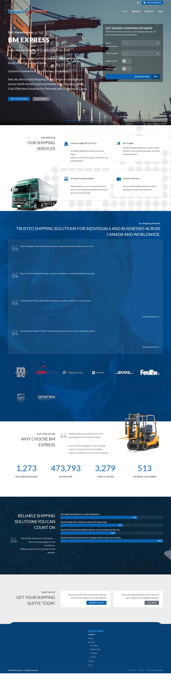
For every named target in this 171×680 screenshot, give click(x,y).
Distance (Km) (111, 61)
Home (125, 11)
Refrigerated (111, 69)
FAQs (160, 11)
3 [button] (98, 121)
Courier (93, 657)
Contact (149, 11)
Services (136, 11)
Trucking (93, 653)
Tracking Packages (154, 670)
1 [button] (72, 121)
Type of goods (112, 53)
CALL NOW (151, 603)
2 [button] (85, 121)
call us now (41, 99)
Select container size (111, 44)
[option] (85, 62)
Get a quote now (19, 99)
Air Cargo (94, 646)
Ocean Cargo (95, 649)
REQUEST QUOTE (96, 603)
